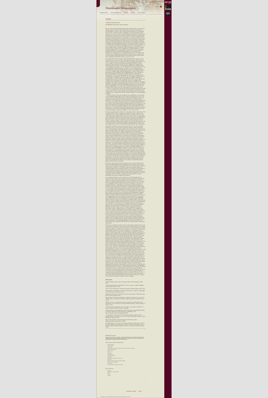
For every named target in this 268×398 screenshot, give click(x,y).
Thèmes (126, 12)
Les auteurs (141, 12)
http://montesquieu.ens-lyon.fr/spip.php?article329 (117, 313)
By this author (116, 24)
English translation (160, 1)
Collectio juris (110, 347)
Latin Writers (110, 353)
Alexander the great (111, 344)
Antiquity (108, 19)
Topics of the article (124, 24)
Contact (140, 391)
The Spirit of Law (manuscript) (113, 362)
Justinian (109, 352)
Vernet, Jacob (110, 363)
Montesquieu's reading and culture (113, 371)
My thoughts (110, 357)
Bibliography (109, 24)
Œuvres (133, 12)
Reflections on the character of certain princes (115, 358)
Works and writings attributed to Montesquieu (115, 364)
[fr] (106, 24)
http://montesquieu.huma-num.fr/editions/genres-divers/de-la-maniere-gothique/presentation (121, 320)
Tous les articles (116, 12)
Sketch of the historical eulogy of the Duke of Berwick (116, 360)
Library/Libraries (110, 354)
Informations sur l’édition (131, 391)
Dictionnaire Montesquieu (121, 8)
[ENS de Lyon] (168, 2)
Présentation (104, 12)
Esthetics (109, 373)
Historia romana (110, 350)
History (109, 374)
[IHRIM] (168, 7)
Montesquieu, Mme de (111, 355)
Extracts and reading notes (112, 349)
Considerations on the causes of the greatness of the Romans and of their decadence (121, 348)
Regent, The (110, 359)
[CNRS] (168, 14)
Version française (152, 1)
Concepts (109, 375)
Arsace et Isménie (110, 345)
